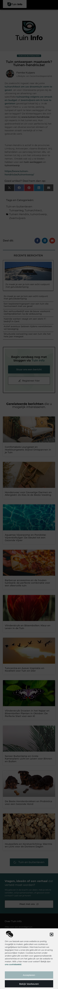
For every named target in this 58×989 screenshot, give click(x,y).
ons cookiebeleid (13, 964)
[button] (51, 934)
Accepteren (29, 975)
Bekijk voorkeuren (29, 984)
